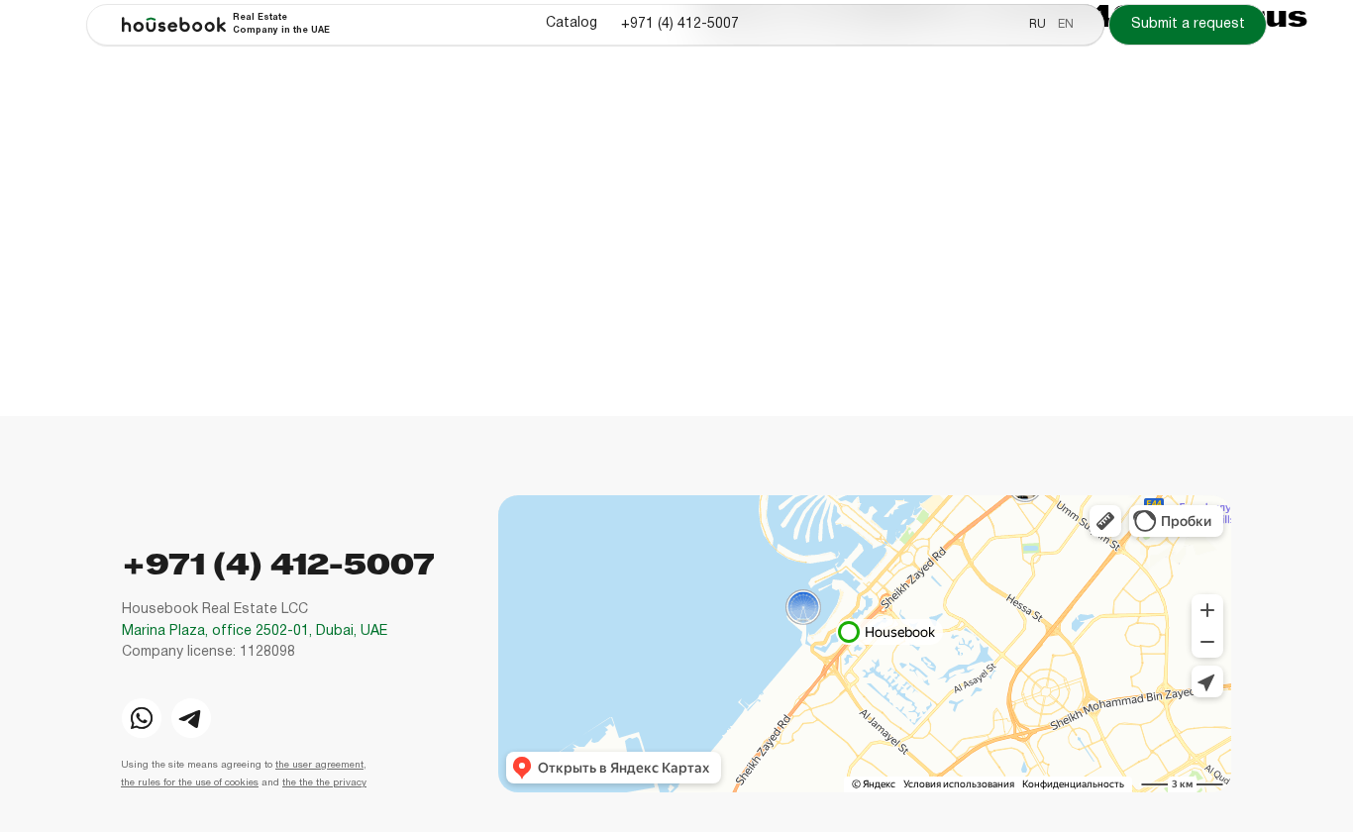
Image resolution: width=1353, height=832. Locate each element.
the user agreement (319, 765)
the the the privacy (324, 783)
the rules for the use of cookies (190, 783)
